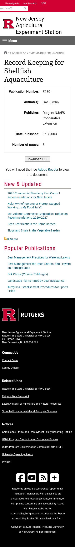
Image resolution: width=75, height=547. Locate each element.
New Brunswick (30, 3)
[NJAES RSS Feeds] (43, 477)
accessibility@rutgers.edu (24, 513)
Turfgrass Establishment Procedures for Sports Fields (38, 289)
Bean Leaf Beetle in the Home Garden (31, 224)
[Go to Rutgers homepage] (23, 319)
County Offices (10, 367)
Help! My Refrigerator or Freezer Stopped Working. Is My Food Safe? (34, 205)
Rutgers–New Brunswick (15, 396)
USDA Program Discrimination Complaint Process (30, 439)
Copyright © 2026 (21, 526)
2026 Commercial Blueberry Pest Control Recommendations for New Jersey (34, 195)
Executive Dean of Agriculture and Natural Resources (31, 403)
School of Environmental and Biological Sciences (29, 411)
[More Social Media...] (54, 477)
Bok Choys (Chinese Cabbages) (28, 274)
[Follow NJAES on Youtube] (32, 477)
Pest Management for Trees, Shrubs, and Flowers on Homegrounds (39, 265)
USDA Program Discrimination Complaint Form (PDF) (32, 446)
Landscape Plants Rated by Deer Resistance (36, 281)
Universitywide (12, 3)
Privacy (6, 461)
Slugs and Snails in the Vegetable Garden (34, 230)
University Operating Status (17, 454)
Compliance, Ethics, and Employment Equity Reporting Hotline (37, 431)
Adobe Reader (48, 169)
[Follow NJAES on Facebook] (20, 477)
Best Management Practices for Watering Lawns (39, 257)
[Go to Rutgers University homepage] (8, 24)
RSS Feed (12, 239)
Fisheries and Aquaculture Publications (37, 53)
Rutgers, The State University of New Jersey (26, 388)
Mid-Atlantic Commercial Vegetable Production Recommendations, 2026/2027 (38, 215)
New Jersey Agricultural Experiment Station (39, 25)
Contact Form (10, 360)
